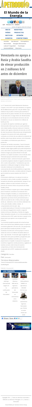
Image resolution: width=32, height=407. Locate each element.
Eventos (8, 38)
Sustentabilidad (8, 48)
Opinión (19, 35)
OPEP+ (13, 262)
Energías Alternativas (19, 43)
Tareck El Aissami (6, 262)
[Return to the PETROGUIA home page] (15, 7)
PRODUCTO (10, 25)
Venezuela (8, 257)
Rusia (22, 262)
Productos (19, 32)
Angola (7, 264)
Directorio (18, 48)
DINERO (17, 25)
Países (7, 32)
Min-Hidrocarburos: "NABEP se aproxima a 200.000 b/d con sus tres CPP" (24, 285)
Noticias (8, 35)
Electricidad (7, 43)
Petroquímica (25, 41)
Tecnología (21, 46)
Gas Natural (14, 41)
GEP (4, 25)
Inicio (7, 30)
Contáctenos (22, 38)
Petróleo (6, 41)
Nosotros (18, 30)
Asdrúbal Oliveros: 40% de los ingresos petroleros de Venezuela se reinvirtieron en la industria (15, 290)
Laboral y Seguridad (10, 46)
